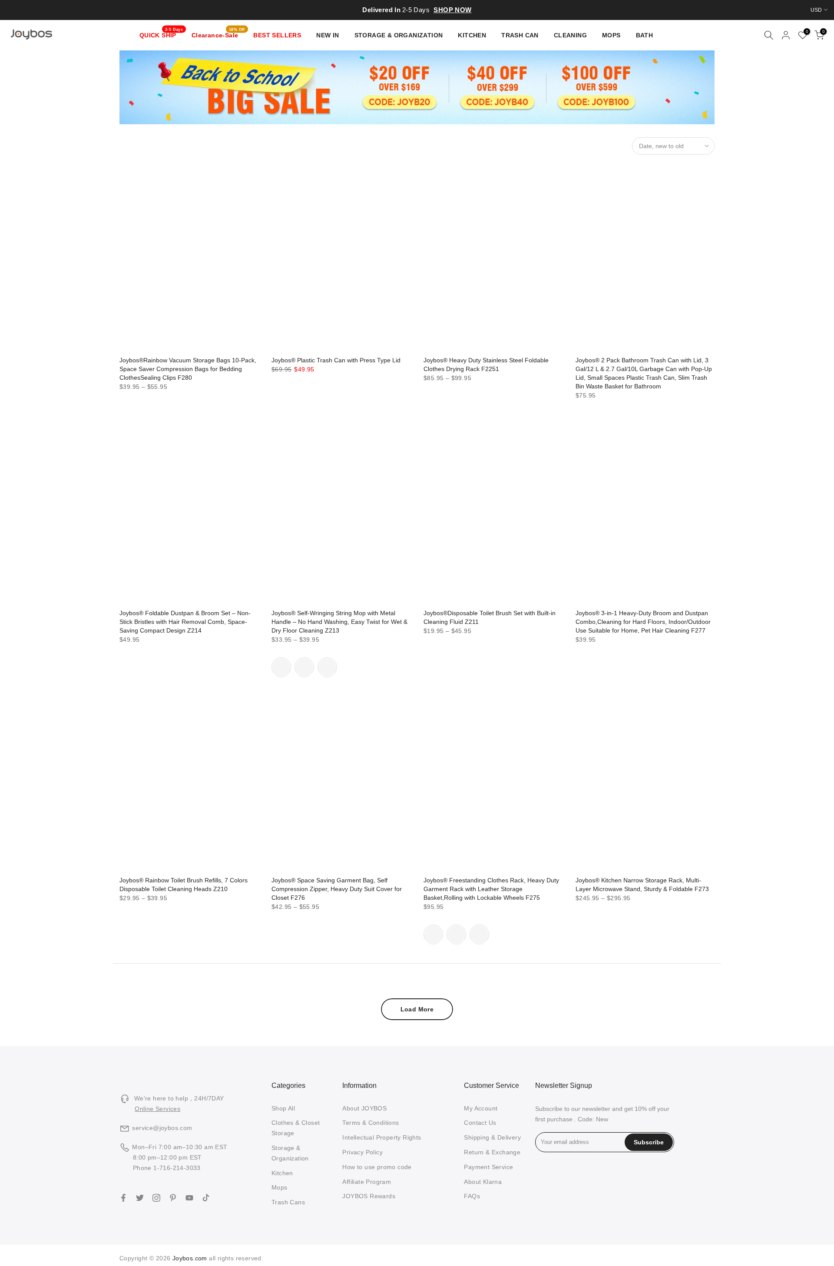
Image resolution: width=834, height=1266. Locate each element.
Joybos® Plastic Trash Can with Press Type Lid (335, 360)
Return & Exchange (492, 1152)
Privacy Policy (362, 1152)
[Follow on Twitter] (140, 1198)
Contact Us (480, 1122)
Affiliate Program (366, 1181)
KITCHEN (472, 35)
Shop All (283, 1108)
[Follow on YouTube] (189, 1198)
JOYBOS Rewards (368, 1196)
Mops (279, 1187)
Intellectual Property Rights (381, 1137)
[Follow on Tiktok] (206, 1198)
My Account (480, 1108)
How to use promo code (376, 1166)
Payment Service (488, 1166)
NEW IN (327, 35)
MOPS (611, 35)
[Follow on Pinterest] (173, 1198)
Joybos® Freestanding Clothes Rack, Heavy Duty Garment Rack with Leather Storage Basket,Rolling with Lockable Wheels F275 (491, 889)
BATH (644, 35)
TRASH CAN (520, 35)
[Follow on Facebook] (123, 1198)
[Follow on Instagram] (156, 1198)
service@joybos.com (162, 1127)
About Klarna (483, 1181)
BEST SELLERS (277, 35)
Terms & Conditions (370, 1122)
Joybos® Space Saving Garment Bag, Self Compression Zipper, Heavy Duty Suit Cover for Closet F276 (336, 889)
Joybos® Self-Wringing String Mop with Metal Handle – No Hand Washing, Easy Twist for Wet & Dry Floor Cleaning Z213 (339, 622)
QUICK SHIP (161, 34)
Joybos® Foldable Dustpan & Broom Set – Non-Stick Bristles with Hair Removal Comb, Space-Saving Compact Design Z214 (185, 622)
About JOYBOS (364, 1108)
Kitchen (282, 1173)
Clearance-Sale (218, 34)
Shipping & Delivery (492, 1137)
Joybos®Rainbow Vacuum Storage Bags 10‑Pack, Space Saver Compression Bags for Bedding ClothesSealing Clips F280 (187, 369)
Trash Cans (288, 1202)
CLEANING (570, 35)
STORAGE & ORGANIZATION (398, 35)
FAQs (472, 1196)
